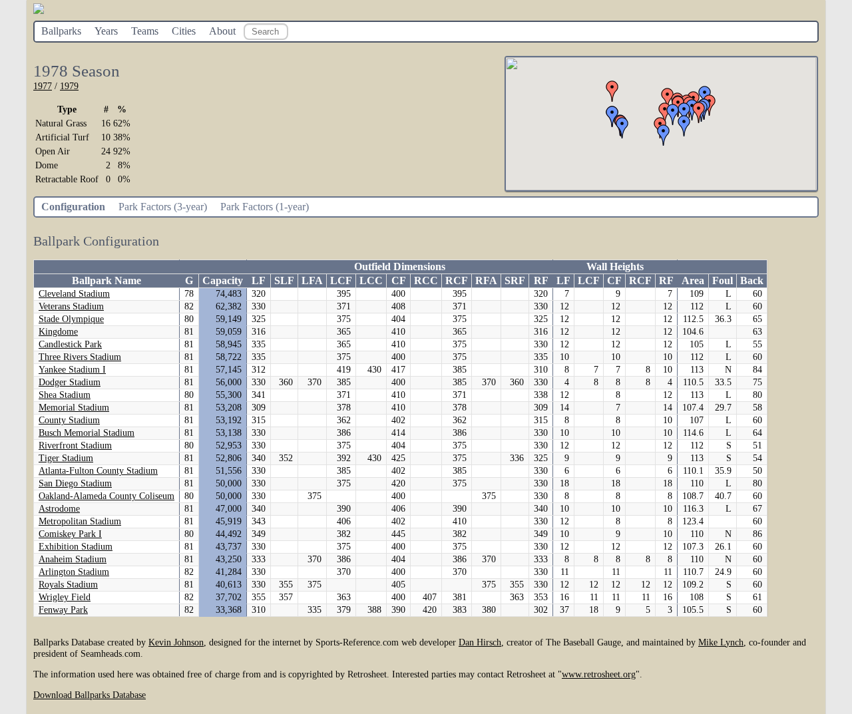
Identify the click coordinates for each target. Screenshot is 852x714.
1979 (69, 86)
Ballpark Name (106, 280)
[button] (699, 112)
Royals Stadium (68, 585)
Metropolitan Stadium (80, 521)
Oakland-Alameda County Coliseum (106, 496)
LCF (341, 280)
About (222, 31)
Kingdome (58, 332)
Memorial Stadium (74, 408)
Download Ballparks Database (89, 694)
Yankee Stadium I (72, 370)
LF (259, 280)
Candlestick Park (70, 344)
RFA (486, 280)
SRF (515, 280)
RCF (456, 280)
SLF (284, 280)
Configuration (73, 206)
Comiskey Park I (70, 534)
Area (693, 280)
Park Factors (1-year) (264, 206)
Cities (184, 31)
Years (106, 31)
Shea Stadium (65, 395)
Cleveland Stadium (74, 294)
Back (751, 280)
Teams (144, 31)
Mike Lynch (721, 642)
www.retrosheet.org (599, 674)
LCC (371, 280)
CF (398, 280)
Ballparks (61, 31)
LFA (312, 280)
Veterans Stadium (71, 306)
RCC (426, 280)
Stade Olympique (71, 319)
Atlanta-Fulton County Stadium (98, 471)
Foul (722, 280)
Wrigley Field (65, 597)
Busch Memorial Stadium (86, 433)
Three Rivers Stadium (80, 357)
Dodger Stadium (70, 382)
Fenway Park (63, 610)
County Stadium (69, 420)
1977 (42, 86)
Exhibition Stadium (75, 547)
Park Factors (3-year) (162, 206)
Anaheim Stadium (72, 559)
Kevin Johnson (176, 642)
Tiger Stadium (66, 458)
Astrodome (59, 509)
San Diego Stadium (75, 483)
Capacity (222, 280)
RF (541, 280)
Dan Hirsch (480, 642)
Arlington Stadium (74, 572)
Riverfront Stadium (75, 445)
